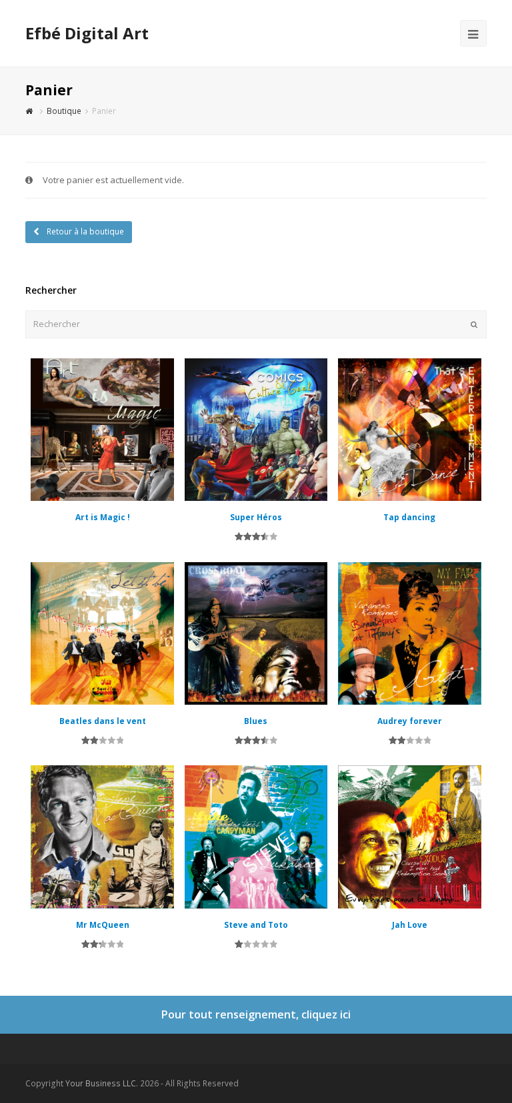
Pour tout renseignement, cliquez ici (256, 1014)
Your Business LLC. (101, 1083)
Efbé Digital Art (87, 33)
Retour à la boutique (84, 231)
